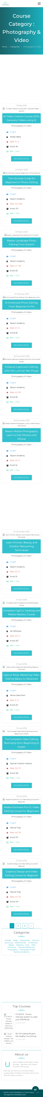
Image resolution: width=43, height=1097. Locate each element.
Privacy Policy (33, 1095)
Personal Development (26, 947)
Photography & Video (27, 949)
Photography (13, 949)
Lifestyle (11, 945)
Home (4, 47)
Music (27, 945)
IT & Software (33, 942)
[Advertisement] (21, 82)
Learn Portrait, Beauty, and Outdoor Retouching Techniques (21, 546)
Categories (14, 47)
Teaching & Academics (21, 952)
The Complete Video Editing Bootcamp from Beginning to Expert (21, 743)
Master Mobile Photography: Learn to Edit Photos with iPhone (21, 435)
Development (25, 940)
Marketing (19, 945)
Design (15, 940)
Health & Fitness (20, 942)
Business (8, 940)
